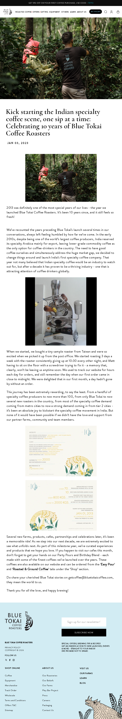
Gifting (44, 12)
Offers (36, 12)
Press (45, 695)
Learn (73, 12)
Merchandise (11, 685)
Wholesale (10, 695)
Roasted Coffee (23, 12)
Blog (83, 683)
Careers (46, 700)
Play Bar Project (50, 690)
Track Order (11, 690)
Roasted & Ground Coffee (30, 569)
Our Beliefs (48, 680)
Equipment (54, 12)
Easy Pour (107, 564)
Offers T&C (11, 705)
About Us (81, 12)
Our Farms (47, 685)
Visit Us (84, 668)
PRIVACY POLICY (12, 647)
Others (65, 12)
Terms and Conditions (15, 700)
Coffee (8, 675)
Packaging (47, 705)
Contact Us (48, 710)
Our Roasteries (49, 675)
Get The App (96, 11)
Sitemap (9, 710)
